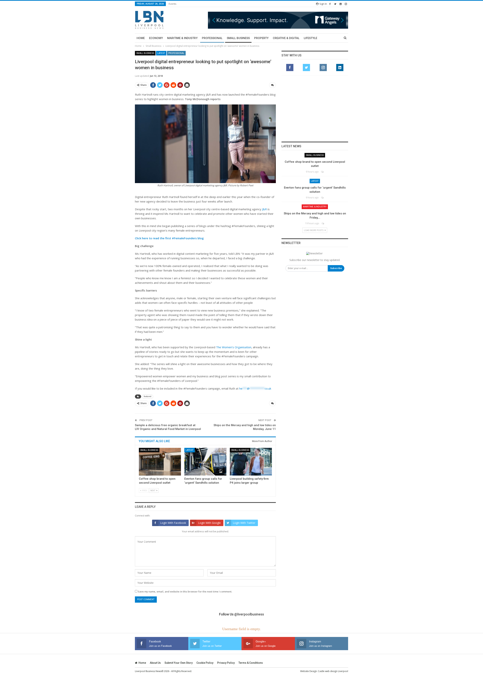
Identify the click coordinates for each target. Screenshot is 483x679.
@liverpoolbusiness (249, 614)
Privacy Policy (226, 662)
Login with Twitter (244, 523)
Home (141, 38)
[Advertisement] (315, 108)
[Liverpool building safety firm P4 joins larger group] (251, 462)
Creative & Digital (286, 38)
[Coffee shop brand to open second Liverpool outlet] (160, 462)
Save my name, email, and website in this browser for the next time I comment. (185, 591)
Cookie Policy (204, 662)
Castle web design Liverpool (333, 671)
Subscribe (336, 268)
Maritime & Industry (182, 38)
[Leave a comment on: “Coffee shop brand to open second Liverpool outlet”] (322, 171)
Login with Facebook (173, 523)
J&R (264, 209)
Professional (212, 38)
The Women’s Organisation (233, 347)
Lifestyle (310, 38)
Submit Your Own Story (179, 662)
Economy (156, 38)
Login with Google (209, 523)
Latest (161, 53)
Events (172, 3)
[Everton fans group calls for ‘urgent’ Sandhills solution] (205, 462)
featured (147, 396)
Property (261, 38)
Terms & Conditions (250, 662)
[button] (278, 20)
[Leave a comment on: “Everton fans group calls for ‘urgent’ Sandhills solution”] (322, 197)
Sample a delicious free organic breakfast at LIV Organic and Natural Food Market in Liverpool (168, 427)
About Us (155, 662)
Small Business (238, 38)
